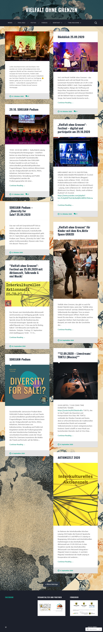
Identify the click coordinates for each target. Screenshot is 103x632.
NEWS (10, 23)
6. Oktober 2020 (17, 252)
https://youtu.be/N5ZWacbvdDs (70, 410)
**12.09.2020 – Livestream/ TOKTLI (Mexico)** (74, 355)
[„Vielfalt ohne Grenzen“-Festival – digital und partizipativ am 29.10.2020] (75, 152)
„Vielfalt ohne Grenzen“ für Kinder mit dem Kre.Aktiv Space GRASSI (74, 230)
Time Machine (73, 23)
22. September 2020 (18, 346)
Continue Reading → (66, 103)
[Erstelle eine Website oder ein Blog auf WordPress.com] (6, 627)
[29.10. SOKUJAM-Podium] (27, 129)
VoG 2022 (21, 23)
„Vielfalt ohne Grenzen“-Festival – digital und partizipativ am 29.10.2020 (74, 128)
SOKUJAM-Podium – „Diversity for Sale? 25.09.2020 (21, 211)
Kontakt (56, 23)
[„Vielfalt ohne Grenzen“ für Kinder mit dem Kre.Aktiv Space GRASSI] (75, 269)
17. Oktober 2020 (18, 194)
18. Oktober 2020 (66, 111)
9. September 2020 (66, 444)
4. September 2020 (18, 453)
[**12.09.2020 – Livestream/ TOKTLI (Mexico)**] (75, 380)
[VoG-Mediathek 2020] (27, 46)
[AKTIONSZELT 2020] (75, 494)
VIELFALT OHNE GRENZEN (51, 10)
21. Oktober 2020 (18, 96)
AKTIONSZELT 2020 (69, 457)
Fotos (33, 23)
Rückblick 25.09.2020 (71, 37)
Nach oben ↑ (93, 627)
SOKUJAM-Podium (19, 359)
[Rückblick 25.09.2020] (75, 57)
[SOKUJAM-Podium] (27, 385)
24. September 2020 (67, 340)
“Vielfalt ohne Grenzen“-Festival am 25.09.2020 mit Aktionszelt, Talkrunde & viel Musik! (26, 270)
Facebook (9, 597)
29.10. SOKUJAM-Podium (23, 109)
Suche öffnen (96, 22)
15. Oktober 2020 (66, 214)
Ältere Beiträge (52, 584)
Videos (44, 23)
